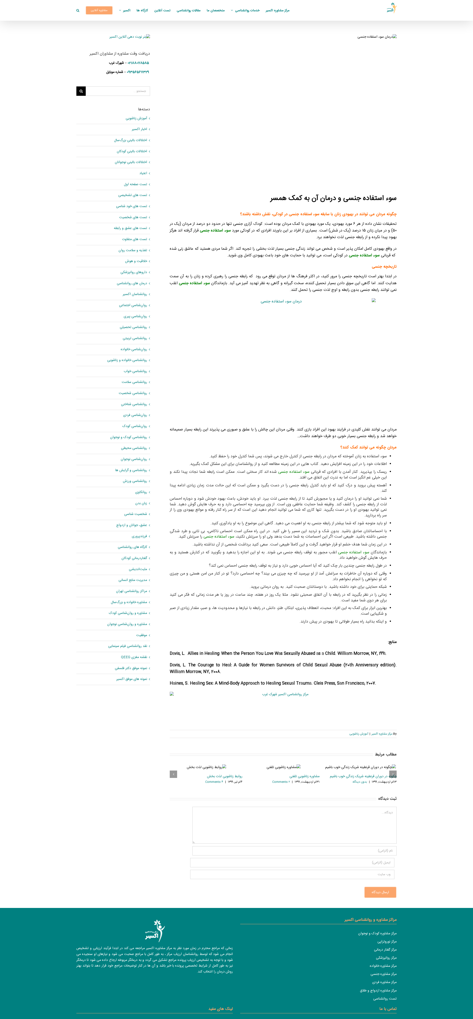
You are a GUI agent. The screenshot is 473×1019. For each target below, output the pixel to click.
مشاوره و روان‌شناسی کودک (128, 613)
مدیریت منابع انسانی (132, 580)
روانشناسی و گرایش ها (131, 470)
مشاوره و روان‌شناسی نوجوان (127, 624)
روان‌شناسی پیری (135, 316)
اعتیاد (143, 173)
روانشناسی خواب (135, 371)
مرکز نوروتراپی (387, 941)
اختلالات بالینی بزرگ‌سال (130, 140)
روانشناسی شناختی (134, 404)
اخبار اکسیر (139, 129)
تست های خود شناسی (131, 206)
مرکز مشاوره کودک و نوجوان (377, 933)
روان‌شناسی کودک (134, 426)
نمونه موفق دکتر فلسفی (131, 668)
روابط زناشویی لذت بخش (224, 776)
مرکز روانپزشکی (386, 957)
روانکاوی (141, 492)
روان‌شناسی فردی (135, 415)
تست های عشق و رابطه (130, 228)
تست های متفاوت (134, 239)
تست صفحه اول (135, 184)
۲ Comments (281, 781)
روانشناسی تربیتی (135, 338)
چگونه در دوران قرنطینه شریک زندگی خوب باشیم (363, 776)
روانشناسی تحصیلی (133, 327)
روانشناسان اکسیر (135, 294)
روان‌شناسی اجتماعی (133, 305)
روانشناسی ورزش (135, 481)
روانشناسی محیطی (134, 448)
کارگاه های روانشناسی (132, 547)
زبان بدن (141, 503)
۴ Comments (214, 781)
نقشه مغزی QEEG (134, 657)
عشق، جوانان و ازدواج (131, 525)
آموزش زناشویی (358, 733)
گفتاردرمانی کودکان (134, 558)
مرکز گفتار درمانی (385, 949)
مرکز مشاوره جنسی (384, 974)
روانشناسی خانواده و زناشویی (127, 360)
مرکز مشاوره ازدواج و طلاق (378, 990)
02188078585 (138, 63)
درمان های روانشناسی (132, 283)
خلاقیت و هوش (136, 261)
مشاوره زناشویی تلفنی (304, 776)
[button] (77, 10)
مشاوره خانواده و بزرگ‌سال (129, 602)
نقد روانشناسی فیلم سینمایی (127, 646)
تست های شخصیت (133, 217)
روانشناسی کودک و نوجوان (128, 437)
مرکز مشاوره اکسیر (382, 733)
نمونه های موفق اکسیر (131, 679)
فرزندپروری (139, 536)
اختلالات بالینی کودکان (132, 151)
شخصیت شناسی (135, 514)
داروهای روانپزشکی (133, 272)
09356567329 (138, 72)
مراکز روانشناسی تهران (131, 591)
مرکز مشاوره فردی (384, 982)
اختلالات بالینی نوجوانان (131, 162)
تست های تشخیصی (132, 195)
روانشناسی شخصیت (133, 393)
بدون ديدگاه (360, 781)
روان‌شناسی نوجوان (134, 459)
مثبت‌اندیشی (138, 569)
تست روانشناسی (385, 998)
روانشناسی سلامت (134, 382)
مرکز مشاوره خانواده (383, 966)
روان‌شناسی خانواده (134, 349)
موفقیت (141, 635)
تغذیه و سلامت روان (132, 250)
